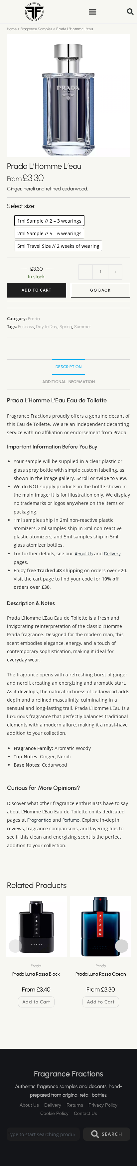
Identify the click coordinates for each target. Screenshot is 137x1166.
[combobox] (43, 1134)
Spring (66, 326)
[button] (92, 11)
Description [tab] (68, 366)
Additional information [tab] (68, 381)
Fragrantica (39, 820)
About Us (83, 554)
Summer (82, 326)
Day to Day (47, 326)
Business (26, 326)
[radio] (49, 221)
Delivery (112, 554)
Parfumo (71, 820)
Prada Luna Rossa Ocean (100, 974)
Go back (100, 290)
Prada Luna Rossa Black (36, 974)
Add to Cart (37, 290)
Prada (34, 318)
